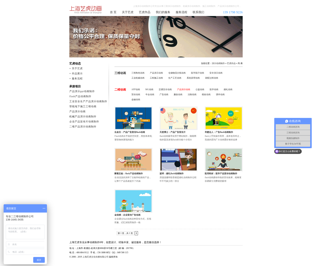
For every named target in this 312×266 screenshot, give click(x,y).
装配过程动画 (211, 78)
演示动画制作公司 (85, 9)
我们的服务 (163, 12)
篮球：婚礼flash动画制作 (172, 173)
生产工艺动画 (174, 78)
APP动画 (135, 89)
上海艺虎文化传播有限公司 (96, 257)
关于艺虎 (127, 12)
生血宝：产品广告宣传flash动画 (129, 132)
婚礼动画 (228, 89)
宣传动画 (135, 94)
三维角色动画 (137, 73)
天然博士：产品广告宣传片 (173, 132)
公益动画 (200, 89)
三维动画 (120, 73)
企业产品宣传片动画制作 (84, 121)
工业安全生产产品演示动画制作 (88, 101)
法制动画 (192, 94)
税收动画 (206, 94)
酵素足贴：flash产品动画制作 (128, 173)
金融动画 (135, 99)
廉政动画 (178, 94)
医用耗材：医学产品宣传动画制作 (221, 173)
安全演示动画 (215, 73)
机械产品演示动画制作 (82, 116)
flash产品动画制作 (80, 96)
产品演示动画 (156, 73)
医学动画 (214, 89)
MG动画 (149, 89)
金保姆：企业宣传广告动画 (127, 215)
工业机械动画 (137, 78)
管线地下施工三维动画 (82, 106)
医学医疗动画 (197, 73)
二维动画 (120, 89)
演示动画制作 (218, 63)
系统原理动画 (193, 78)
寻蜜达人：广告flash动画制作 (219, 132)
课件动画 (220, 94)
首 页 (113, 12)
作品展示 (77, 73)
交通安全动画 (165, 89)
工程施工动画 (156, 78)
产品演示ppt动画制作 (82, 91)
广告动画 (164, 94)
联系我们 (198, 12)
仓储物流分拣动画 (177, 73)
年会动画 (150, 94)
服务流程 (181, 12)
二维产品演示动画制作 (82, 126)
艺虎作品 (144, 12)
